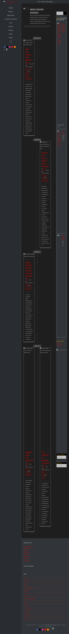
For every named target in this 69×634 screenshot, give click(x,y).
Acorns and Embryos (64, 133)
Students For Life (27, 556)
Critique (27, 68)
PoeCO (50, 626)
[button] (11, 41)
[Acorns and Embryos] (59, 131)
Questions (26, 618)
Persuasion (27, 69)
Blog (25, 585)
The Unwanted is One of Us (64, 237)
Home (39, 1)
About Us (26, 578)
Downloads (28, 608)
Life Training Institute (28, 546)
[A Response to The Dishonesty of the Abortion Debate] (59, 23)
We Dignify (26, 558)
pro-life (46, 181)
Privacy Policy (27, 615)
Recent (62, 20)
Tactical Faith (26, 552)
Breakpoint (26, 550)
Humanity (44, 474)
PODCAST (26, 611)
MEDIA (26, 605)
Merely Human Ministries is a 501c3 (53, 625)
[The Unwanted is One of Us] (59, 235)
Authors (26, 581)
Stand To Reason (27, 548)
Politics (30, 78)
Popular (58, 20)
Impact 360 (26, 554)
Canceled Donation (28, 588)
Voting (30, 79)
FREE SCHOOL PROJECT (29, 598)
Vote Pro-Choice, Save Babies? (28, 54)
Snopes (26, 79)
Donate (26, 595)
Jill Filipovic (27, 290)
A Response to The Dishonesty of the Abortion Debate (64, 28)
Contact (26, 591)
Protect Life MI (27, 561)
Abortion (43, 178)
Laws (30, 68)
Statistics (29, 475)
